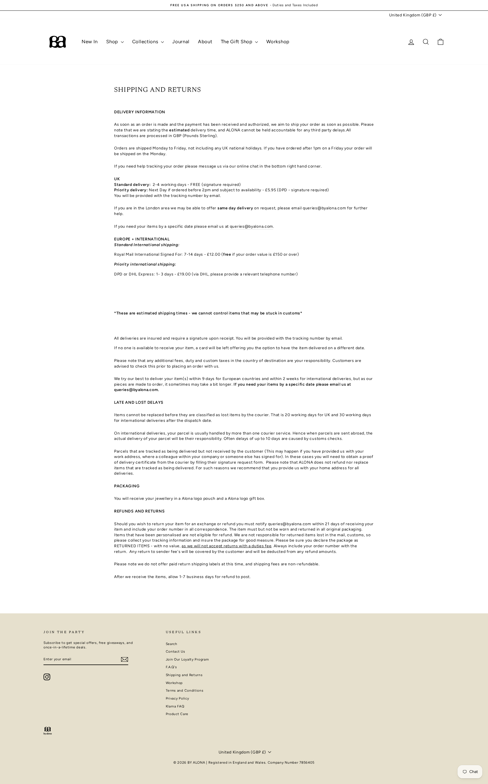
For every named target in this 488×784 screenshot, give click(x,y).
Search (171, 644)
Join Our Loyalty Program (187, 659)
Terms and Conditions (185, 690)
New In (90, 41)
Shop (112, 41)
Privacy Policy (177, 698)
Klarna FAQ (175, 706)
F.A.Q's (171, 667)
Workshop (277, 41)
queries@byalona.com (251, 226)
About (205, 41)
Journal (180, 41)
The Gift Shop (237, 41)
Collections (146, 41)
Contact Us (175, 651)
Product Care (177, 714)
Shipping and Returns (184, 675)
